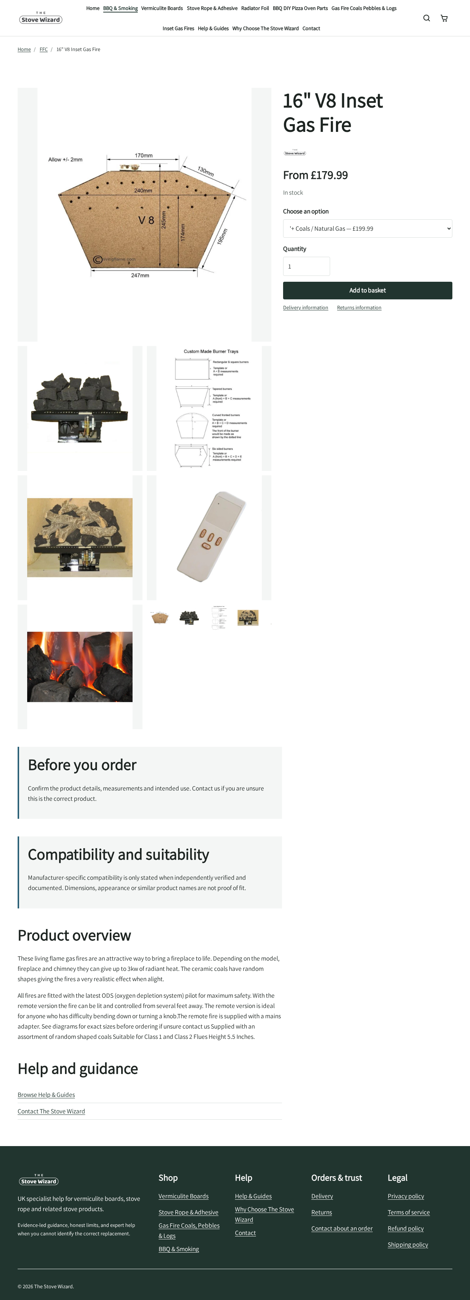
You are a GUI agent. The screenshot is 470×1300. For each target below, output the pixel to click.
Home (93, 7)
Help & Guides (213, 28)
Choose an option (306, 211)
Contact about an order (342, 1228)
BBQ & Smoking (120, 7)
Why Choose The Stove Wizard (265, 28)
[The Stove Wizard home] (41, 18)
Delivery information (305, 307)
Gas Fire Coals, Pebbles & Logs (189, 1230)
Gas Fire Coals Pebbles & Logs (364, 7)
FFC (44, 49)
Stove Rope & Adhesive (212, 7)
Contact (311, 28)
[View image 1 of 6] (160, 618)
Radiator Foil (255, 7)
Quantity (294, 248)
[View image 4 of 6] (248, 618)
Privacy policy (406, 1196)
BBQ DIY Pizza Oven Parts (300, 7)
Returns (321, 1212)
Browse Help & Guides (46, 1094)
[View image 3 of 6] (219, 618)
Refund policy (406, 1228)
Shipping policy (408, 1244)
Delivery (322, 1196)
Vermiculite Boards (162, 7)
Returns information (359, 307)
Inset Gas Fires (178, 28)
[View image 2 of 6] (189, 618)
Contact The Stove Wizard (51, 1111)
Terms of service (409, 1212)
